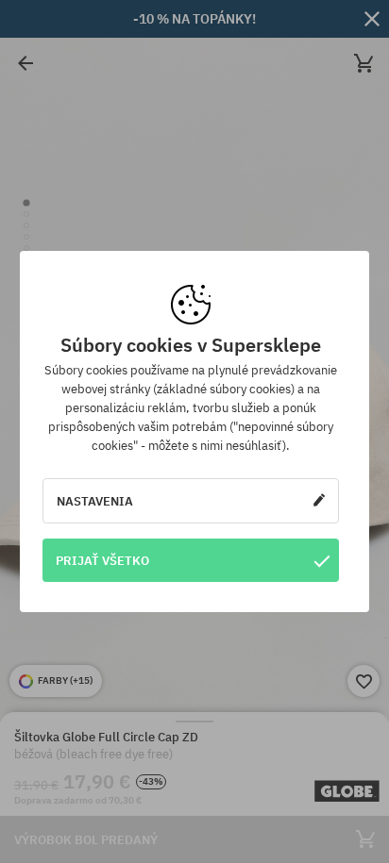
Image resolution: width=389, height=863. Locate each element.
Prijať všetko (102, 560)
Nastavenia (95, 500)
